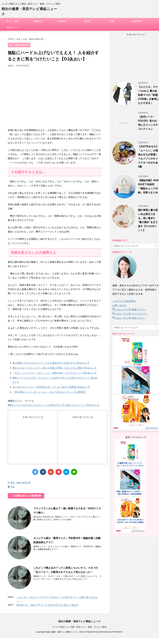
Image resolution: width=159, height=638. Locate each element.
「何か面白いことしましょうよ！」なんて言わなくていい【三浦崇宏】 (49, 392)
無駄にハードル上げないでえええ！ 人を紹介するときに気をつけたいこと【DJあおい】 (54, 405)
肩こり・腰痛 (13, 21)
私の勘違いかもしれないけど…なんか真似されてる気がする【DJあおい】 (51, 363)
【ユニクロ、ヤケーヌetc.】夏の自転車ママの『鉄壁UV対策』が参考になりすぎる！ (148, 95)
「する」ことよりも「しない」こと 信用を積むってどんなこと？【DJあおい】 (54, 372)
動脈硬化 (37, 21)
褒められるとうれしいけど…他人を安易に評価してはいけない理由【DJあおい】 (54, 368)
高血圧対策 (137, 21)
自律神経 (62, 21)
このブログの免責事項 (124, 301)
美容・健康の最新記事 (21, 482)
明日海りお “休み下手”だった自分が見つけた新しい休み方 (47, 605)
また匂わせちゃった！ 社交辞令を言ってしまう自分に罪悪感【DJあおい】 (51, 387)
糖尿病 (87, 21)
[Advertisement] (55, 99)
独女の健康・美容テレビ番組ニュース (79, 621)
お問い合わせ (119, 305)
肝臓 (112, 21)
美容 (13, 487)
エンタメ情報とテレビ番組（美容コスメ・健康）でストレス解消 (79, 627)
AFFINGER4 (117, 632)
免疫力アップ (13, 27)
